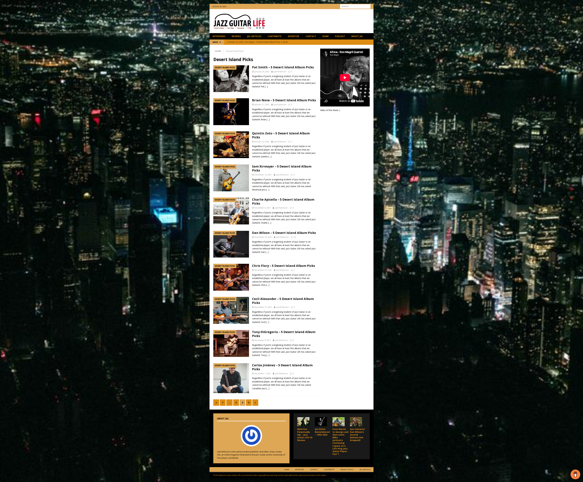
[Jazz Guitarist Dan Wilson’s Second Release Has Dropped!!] (356, 421)
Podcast (340, 36)
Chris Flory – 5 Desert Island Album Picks (283, 266)
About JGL (357, 36)
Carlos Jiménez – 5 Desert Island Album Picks (282, 367)
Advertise (293, 36)
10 (295, 237)
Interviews (219, 36)
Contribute (274, 36)
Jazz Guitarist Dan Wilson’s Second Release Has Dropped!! (357, 435)
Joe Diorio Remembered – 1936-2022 (322, 432)
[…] (266, 86)
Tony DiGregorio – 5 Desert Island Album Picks (283, 334)
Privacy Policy (347, 469)
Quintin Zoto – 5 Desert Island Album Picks (281, 135)
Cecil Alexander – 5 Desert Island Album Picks (283, 301)
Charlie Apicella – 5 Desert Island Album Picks (283, 201)
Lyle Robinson (279, 71)
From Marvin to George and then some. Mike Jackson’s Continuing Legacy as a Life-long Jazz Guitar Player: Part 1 (340, 441)
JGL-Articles (254, 36)
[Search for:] (355, 6)
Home (325, 36)
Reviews (236, 36)
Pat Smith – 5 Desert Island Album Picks (283, 67)
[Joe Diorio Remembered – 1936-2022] (321, 421)
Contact (310, 36)
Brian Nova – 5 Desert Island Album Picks (284, 100)
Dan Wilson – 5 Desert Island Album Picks (284, 233)
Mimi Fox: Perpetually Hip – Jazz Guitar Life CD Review (304, 435)
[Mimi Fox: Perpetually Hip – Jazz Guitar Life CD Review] (303, 421)
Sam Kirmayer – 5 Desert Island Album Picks (281, 168)
